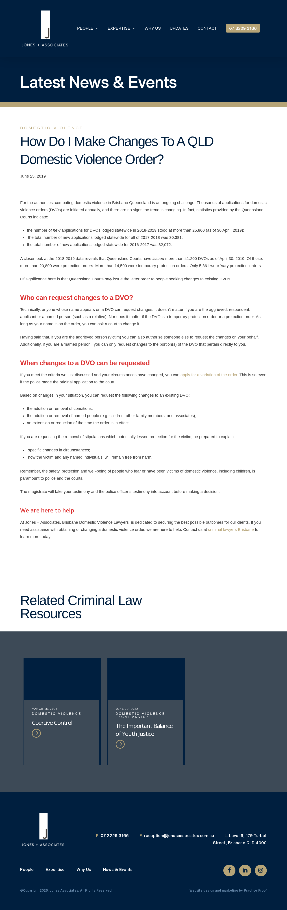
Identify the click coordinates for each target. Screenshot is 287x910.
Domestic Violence (52, 128)
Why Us (83, 869)
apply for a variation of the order (208, 375)
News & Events (118, 869)
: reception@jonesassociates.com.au (176, 835)
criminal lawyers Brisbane (231, 529)
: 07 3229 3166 (112, 835)
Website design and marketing (213, 890)
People (27, 869)
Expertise (55, 869)
